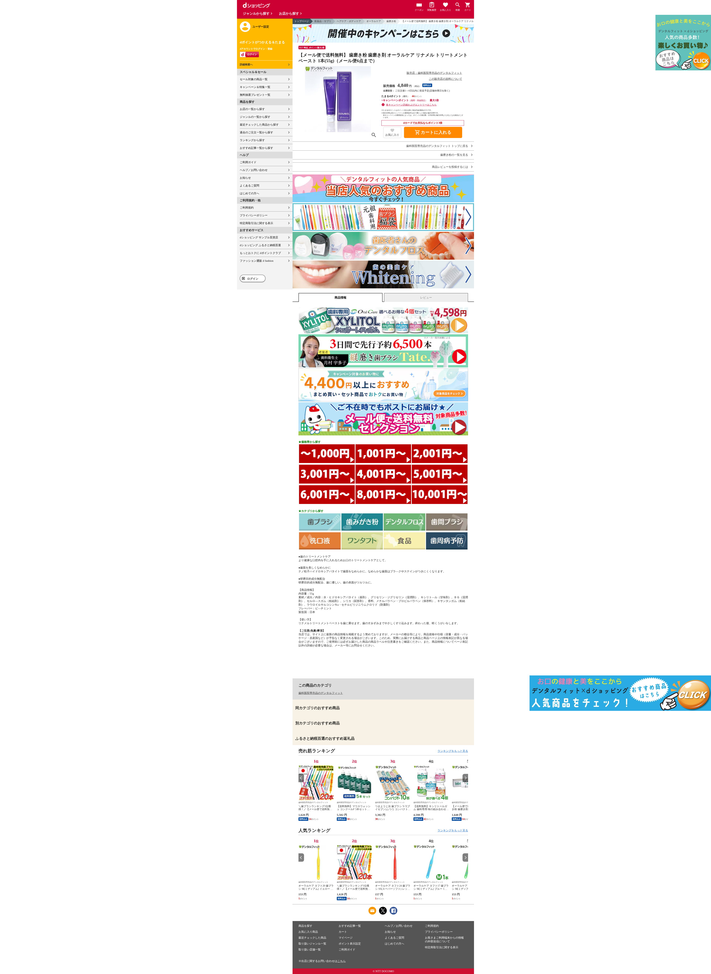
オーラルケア (373, 21)
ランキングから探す (252, 140)
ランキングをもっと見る (453, 751)
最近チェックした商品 (312, 937)
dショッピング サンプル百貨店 (259, 237)
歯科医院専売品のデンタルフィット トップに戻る (437, 146)
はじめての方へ (249, 193)
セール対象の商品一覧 (254, 79)
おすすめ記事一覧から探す (256, 147)
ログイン (252, 278)
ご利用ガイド (248, 162)
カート (343, 931)
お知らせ (245, 177)
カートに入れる (433, 132)
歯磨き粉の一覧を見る (454, 155)
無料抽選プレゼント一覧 (255, 94)
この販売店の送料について (445, 78)
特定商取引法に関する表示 (256, 223)
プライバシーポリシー (254, 215)
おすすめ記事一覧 (350, 925)
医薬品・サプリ (322, 21)
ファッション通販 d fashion (256, 260)
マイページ (346, 937)
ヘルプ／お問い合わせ (254, 170)
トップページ (301, 21)
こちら (341, 961)
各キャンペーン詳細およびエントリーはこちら (411, 104)
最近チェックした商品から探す (259, 124)
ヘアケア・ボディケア (349, 21)
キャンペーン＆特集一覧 (255, 87)
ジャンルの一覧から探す (255, 116)
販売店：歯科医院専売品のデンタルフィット (434, 72)
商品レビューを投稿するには (450, 167)
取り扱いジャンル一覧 (312, 943)
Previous (301, 778)
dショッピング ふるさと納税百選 (260, 245)
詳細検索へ (246, 64)
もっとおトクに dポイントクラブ (260, 253)
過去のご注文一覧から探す (256, 132)
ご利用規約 (247, 207)
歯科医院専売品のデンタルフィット (320, 693)
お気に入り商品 (308, 931)
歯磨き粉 (391, 21)
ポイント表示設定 (350, 943)
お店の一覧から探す (252, 109)
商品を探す (305, 925)
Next (465, 778)
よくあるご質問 (249, 185)
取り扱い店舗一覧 (309, 949)
